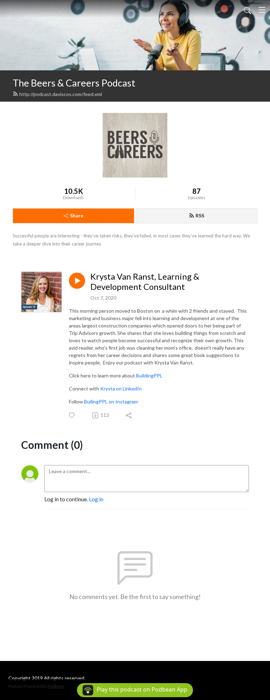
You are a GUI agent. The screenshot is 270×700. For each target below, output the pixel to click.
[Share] (129, 415)
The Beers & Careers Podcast (74, 83)
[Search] (247, 10)
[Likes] (72, 415)
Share (76, 215)
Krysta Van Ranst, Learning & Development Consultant (144, 282)
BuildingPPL (149, 375)
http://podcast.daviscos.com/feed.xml (60, 94)
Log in (96, 499)
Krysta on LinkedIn (121, 389)
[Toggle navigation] (262, 10)
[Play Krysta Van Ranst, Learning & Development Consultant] (77, 281)
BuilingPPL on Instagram (111, 402)
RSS (199, 215)
